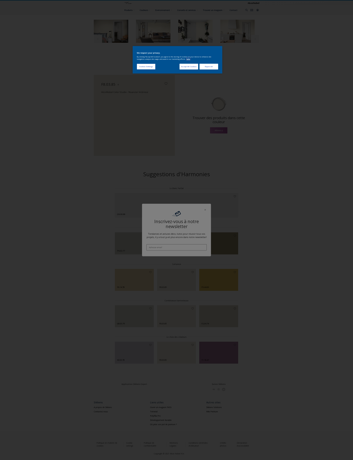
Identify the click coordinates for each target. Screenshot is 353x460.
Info (188, 59)
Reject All (209, 66)
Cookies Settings (146, 66)
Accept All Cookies (188, 66)
